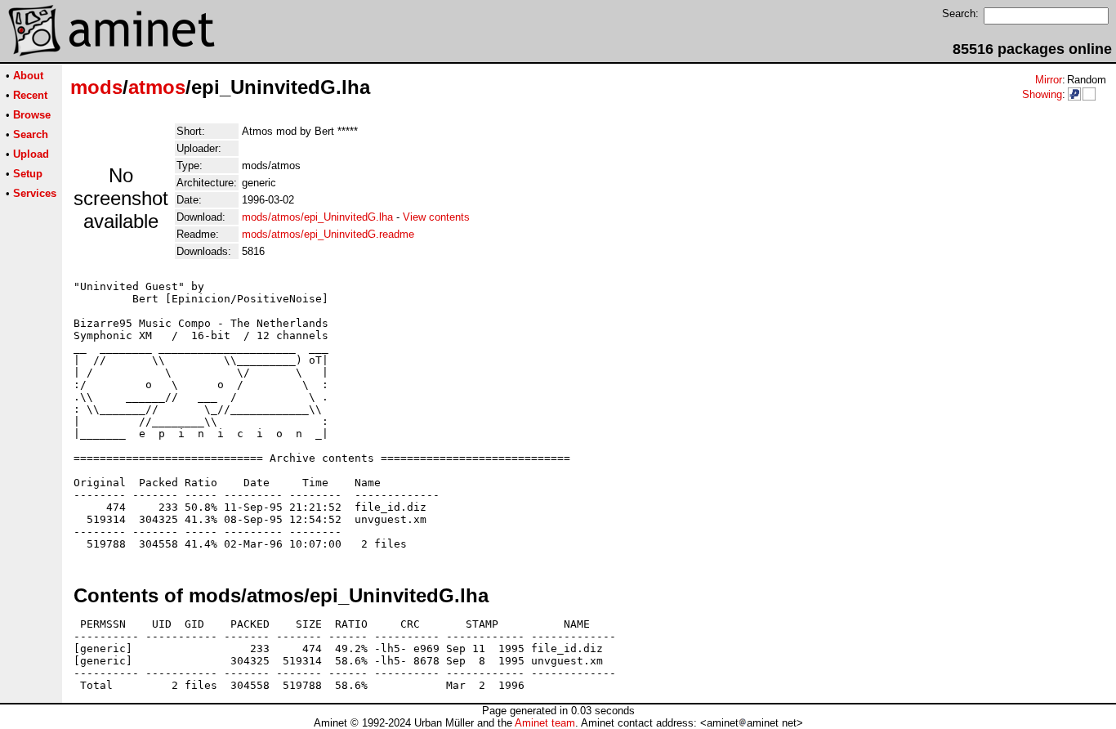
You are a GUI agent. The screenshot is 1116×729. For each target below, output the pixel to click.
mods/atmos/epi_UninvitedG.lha (317, 217)
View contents (436, 217)
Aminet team (545, 723)
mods (96, 87)
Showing (1042, 94)
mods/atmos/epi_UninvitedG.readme (328, 234)
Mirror (1048, 80)
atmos (156, 87)
